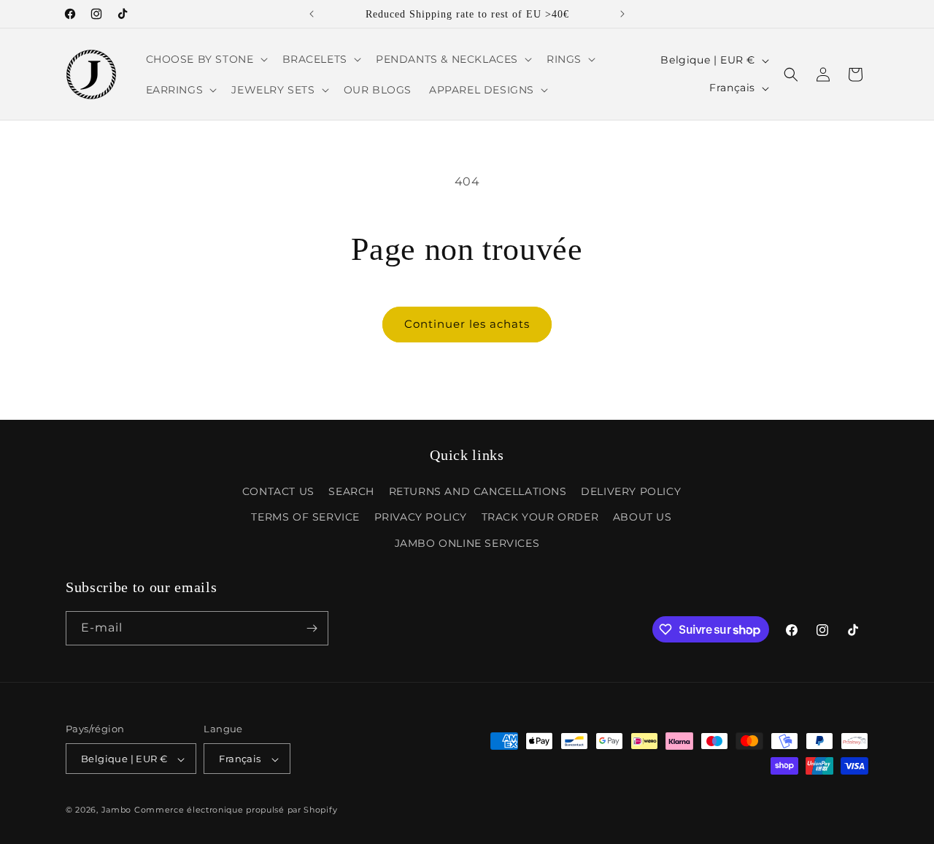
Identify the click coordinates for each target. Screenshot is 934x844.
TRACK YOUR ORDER (540, 517)
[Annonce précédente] (312, 14)
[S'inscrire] (312, 628)
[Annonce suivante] (622, 14)
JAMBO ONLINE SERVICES (467, 543)
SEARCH (351, 491)
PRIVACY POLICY (420, 517)
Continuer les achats (467, 324)
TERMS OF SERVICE (305, 517)
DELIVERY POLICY (631, 491)
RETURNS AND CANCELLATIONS (478, 491)
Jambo (116, 810)
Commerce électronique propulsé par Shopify (235, 810)
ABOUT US (642, 517)
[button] (205, 59)
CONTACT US (278, 491)
